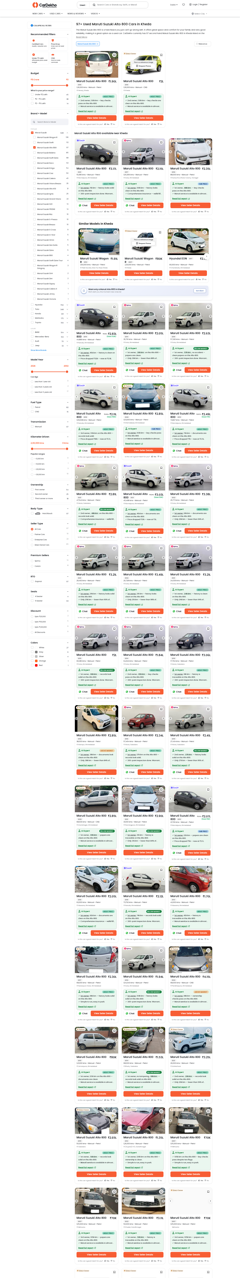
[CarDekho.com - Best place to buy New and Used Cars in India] (44, 5)
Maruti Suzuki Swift (45, 143)
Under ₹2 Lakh (41, 95)
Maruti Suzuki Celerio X (47, 289)
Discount (36, 611)
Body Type (36, 509)
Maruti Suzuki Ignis (45, 194)
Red (40, 665)
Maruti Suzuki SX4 (45, 273)
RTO (33, 576)
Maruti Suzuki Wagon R (47, 137)
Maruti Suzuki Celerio (46, 178)
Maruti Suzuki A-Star (46, 235)
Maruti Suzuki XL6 (44, 204)
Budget (35, 73)
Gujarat (38, 581)
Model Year (37, 360)
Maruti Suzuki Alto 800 (47, 148)
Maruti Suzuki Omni (45, 240)
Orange (42, 661)
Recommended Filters (43, 34)
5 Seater (38, 601)
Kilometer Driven (40, 437)
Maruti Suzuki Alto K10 (46, 189)
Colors (34, 643)
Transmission (38, 422)
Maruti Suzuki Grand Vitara (49, 199)
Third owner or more (44, 498)
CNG (37, 412)
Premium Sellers (40, 555)
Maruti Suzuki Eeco (45, 163)
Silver (41, 656)
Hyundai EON (180, 258)
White (41, 648)
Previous (76, 64)
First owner (40, 490)
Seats (34, 591)
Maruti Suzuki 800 (45, 255)
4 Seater (38, 596)
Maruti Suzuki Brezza (46, 225)
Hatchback (47, 513)
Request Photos (145, 66)
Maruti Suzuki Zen (44, 279)
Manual (38, 427)
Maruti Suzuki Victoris (46, 299)
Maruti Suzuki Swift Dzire (47, 158)
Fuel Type (36, 402)
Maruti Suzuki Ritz (44, 214)
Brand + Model (39, 113)
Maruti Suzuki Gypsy (46, 284)
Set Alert (200, 291)
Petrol (37, 407)
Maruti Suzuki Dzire (45, 250)
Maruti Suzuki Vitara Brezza (49, 184)
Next (116, 64)
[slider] (32, 85)
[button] (97, 104)
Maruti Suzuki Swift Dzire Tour (50, 261)
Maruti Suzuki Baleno (46, 153)
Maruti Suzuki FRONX (46, 209)
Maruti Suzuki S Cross (46, 230)
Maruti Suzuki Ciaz (45, 173)
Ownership (37, 485)
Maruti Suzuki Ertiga (46, 168)
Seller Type (37, 524)
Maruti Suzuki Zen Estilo (47, 245)
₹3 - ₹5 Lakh (40, 103)
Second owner (41, 494)
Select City (199, 14)
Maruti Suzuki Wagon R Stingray (47, 267)
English (173, 4)
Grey (41, 652)
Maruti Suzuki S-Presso (47, 219)
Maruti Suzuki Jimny (46, 294)
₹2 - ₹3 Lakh (40, 99)
